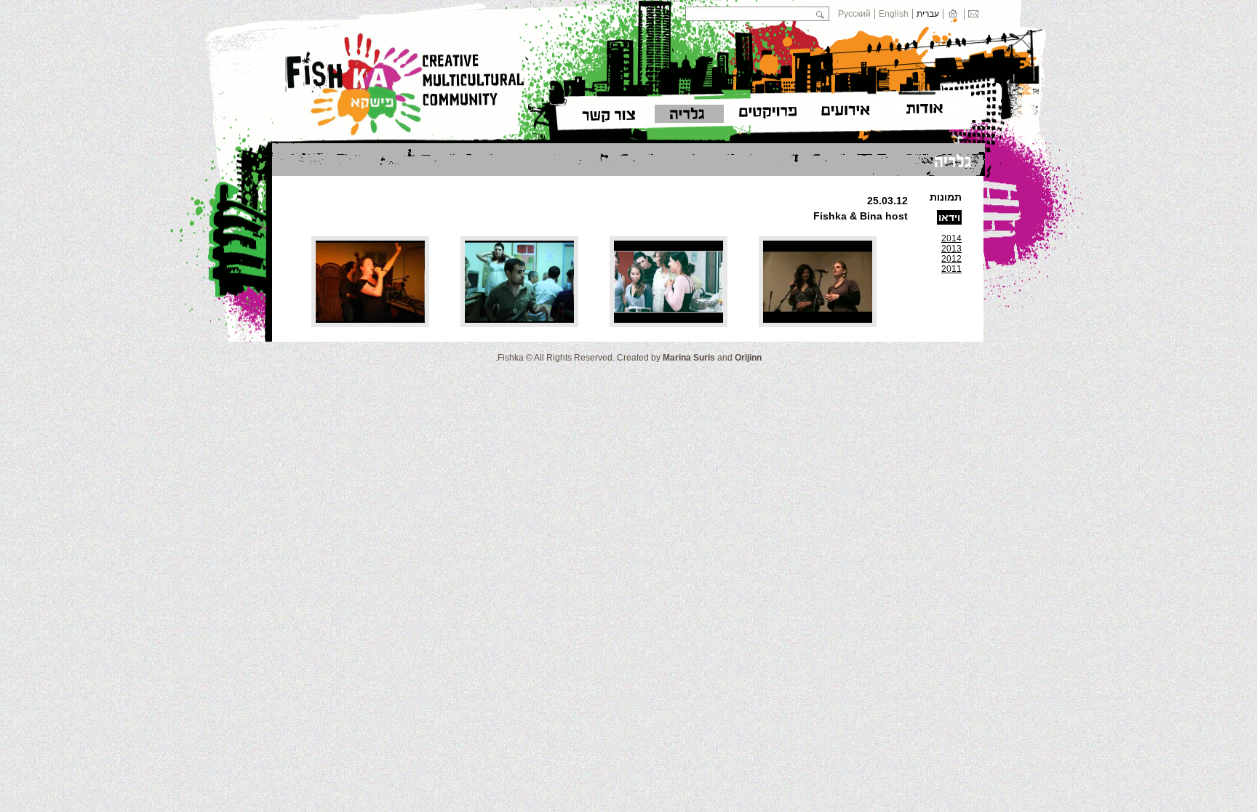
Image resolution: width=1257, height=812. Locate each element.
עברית (928, 14)
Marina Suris (689, 358)
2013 (951, 249)
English (894, 14)
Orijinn (748, 358)
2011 (951, 269)
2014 (951, 238)
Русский (854, 14)
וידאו (949, 217)
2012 (951, 259)
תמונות (946, 197)
